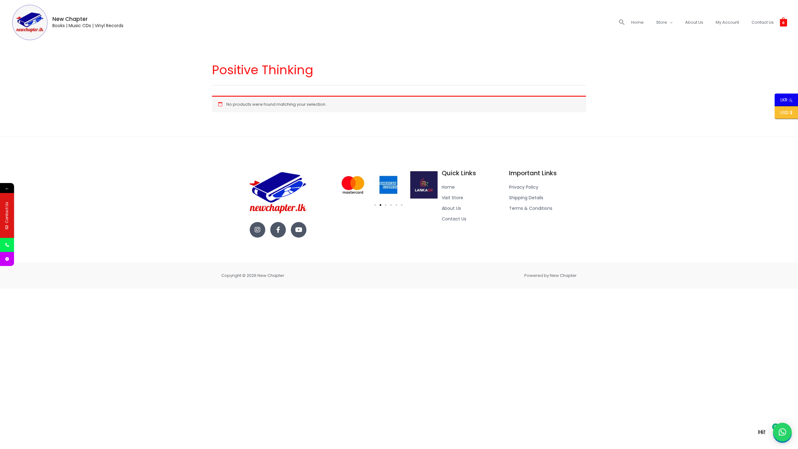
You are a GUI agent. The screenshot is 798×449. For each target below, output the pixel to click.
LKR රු (783, 100)
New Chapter (70, 19)
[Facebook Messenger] (7, 259)
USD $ (786, 112)
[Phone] (7, 245)
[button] (622, 22)
